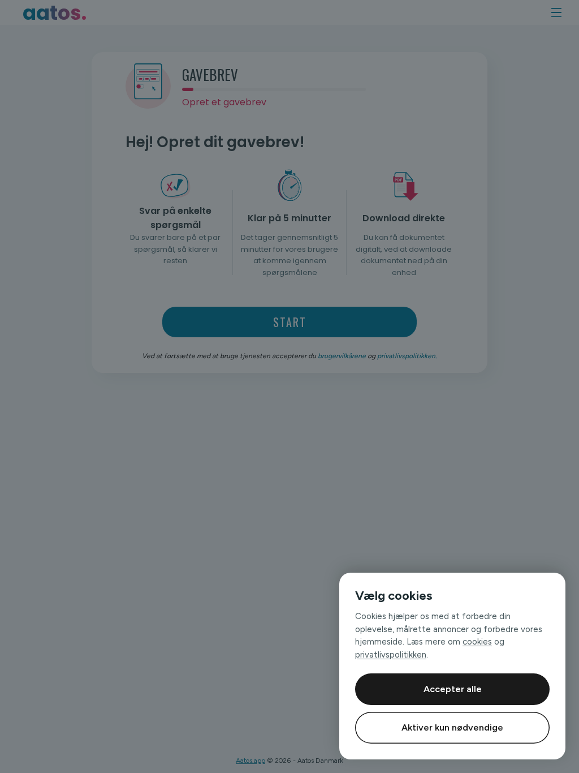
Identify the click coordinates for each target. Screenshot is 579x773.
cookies (477, 642)
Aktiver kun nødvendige (452, 727)
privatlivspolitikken (390, 655)
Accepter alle (453, 689)
